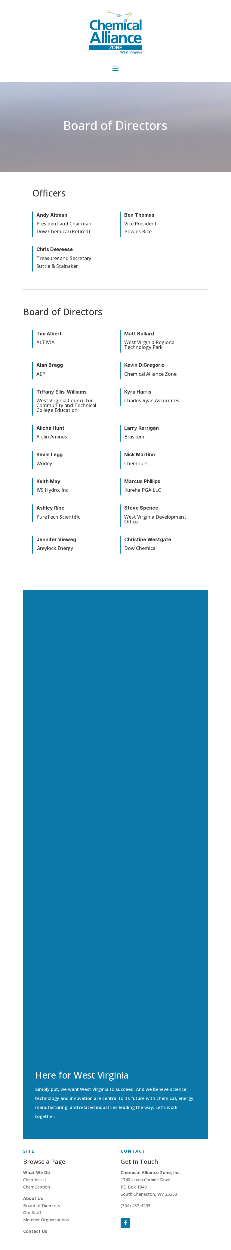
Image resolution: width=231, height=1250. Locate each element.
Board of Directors (41, 1205)
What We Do (36, 1172)
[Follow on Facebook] (125, 1223)
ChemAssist (34, 1179)
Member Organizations (46, 1220)
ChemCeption (36, 1187)
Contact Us (35, 1231)
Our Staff (32, 1212)
